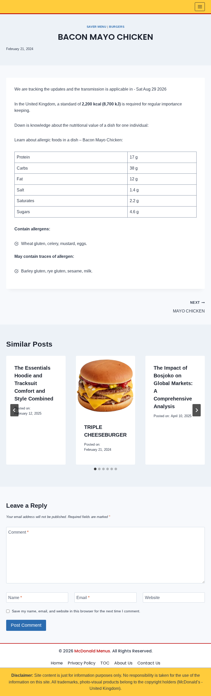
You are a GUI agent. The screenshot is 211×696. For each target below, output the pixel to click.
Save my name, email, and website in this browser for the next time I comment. (76, 611)
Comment (18, 532)
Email (83, 597)
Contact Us (148, 663)
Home (57, 663)
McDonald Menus (92, 651)
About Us (123, 663)
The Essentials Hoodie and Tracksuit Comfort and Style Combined (33, 383)
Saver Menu (97, 26)
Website (152, 597)
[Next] (196, 410)
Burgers (116, 26)
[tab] (95, 469)
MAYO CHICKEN (189, 307)
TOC (104, 663)
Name (15, 597)
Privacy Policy (81, 663)
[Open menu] (200, 6)
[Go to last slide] (14, 410)
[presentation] (105, 385)
